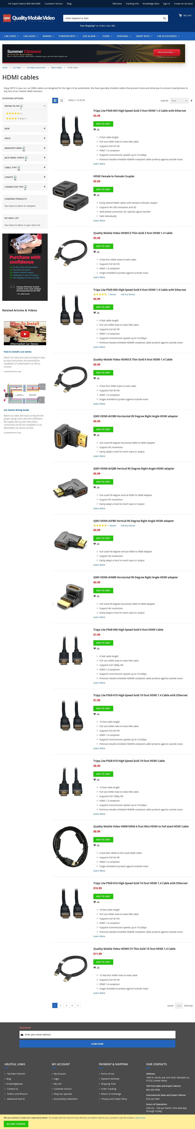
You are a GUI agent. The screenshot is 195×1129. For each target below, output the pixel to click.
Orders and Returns (17, 1093)
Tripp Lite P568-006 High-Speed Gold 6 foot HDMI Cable (128, 629)
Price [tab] (8, 138)
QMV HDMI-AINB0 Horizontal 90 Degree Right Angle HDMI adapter (135, 577)
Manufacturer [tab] (13, 148)
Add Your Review (128, 294)
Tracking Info (132, 3)
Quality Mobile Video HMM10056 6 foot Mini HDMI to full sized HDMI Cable (141, 826)
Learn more (140, 1117)
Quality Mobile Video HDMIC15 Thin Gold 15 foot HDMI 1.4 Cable (134, 949)
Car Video (17, 67)
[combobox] (115, 18)
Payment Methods (110, 1078)
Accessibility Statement (65, 1098)
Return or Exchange (111, 1093)
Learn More (99, 163)
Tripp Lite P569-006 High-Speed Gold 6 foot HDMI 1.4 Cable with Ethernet (139, 290)
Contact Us (12, 1088)
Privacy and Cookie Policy (114, 1098)
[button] (94, 129)
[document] (98, 1121)
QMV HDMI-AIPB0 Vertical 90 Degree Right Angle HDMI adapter (133, 521)
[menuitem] (10, 36)
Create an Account (183, 3)
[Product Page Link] (72, 138)
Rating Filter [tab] (12, 105)
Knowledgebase (15, 1083)
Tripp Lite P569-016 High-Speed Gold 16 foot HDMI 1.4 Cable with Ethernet (140, 883)
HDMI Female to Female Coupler (114, 176)
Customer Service (54, 3)
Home (5, 67)
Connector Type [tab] (14, 186)
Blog (69, 3)
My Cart (58, 1083)
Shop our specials (63, 1093)
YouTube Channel (16, 1073)
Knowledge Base (151, 3)
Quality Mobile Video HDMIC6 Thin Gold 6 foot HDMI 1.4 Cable (132, 359)
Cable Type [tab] (11, 167)
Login (56, 1078)
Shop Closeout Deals (165, 52)
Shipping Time (108, 1083)
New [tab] (7, 128)
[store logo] (29, 18)
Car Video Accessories (36, 67)
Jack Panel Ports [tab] (14, 157)
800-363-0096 (33, 3)
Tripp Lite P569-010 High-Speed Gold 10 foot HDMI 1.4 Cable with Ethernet (140, 695)
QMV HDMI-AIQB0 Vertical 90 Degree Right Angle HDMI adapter (133, 468)
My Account (60, 1073)
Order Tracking (108, 1088)
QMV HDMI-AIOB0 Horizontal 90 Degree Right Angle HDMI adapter (135, 416)
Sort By (164, 100)
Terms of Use (107, 1073)
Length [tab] (9, 177)
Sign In (166, 3)
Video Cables (56, 67)
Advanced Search (16, 1098)
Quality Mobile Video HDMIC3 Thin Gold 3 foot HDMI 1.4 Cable (132, 233)
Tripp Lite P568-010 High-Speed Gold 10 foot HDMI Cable (129, 761)
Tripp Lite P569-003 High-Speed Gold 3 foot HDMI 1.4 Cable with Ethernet (139, 110)
